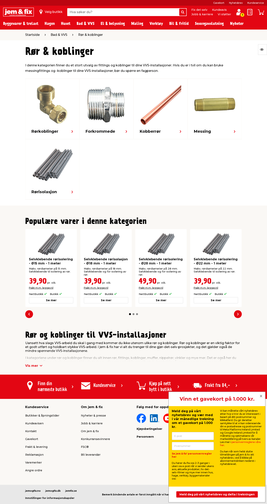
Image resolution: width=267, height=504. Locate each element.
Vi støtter (224, 14)
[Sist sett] (262, 49)
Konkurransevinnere (95, 439)
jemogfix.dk (53, 491)
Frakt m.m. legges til (41, 288)
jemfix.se (71, 491)
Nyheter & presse (93, 415)
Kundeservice (255, 3)
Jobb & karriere (202, 14)
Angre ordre (33, 470)
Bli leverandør (90, 454)
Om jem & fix (90, 431)
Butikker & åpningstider (42, 415)
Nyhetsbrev (236, 3)
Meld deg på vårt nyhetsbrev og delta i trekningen (217, 494)
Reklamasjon (34, 454)
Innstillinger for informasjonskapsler (49, 498)
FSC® (85, 447)
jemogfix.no (33, 491)
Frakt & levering (36, 447)
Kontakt (31, 431)
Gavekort (218, 3)
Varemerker (33, 462)
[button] (130, 314)
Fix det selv (199, 10)
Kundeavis (219, 10)
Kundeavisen (34, 423)
